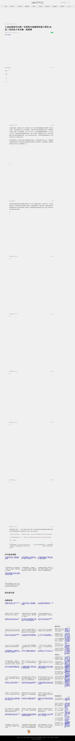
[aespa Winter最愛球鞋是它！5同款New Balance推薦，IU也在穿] (67, 714)
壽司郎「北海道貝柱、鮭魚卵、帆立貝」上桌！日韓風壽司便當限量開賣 (29, 662)
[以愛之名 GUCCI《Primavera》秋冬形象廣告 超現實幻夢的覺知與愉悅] (12, 623)
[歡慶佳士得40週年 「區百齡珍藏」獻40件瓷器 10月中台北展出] (12, 607)
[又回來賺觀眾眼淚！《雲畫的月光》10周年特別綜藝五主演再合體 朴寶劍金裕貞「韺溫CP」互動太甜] (29, 562)
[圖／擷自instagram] (31, 96)
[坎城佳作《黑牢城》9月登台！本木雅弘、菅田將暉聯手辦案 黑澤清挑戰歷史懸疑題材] (45, 687)
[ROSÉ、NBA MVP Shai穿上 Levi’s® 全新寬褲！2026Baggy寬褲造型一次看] (67, 709)
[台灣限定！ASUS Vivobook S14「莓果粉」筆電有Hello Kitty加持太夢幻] (45, 655)
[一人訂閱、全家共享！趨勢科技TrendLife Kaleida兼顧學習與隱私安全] (45, 639)
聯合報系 (44, 737)
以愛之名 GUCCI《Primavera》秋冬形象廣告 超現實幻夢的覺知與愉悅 (12, 631)
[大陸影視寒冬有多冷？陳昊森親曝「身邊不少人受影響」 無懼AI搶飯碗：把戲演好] (12, 562)
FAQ (22, 737)
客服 (24, 737)
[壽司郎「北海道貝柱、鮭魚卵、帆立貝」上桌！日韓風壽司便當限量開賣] (29, 655)
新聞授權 (27, 737)
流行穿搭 (20, 6)
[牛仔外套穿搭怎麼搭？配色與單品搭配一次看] (67, 699)
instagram (15, 125)
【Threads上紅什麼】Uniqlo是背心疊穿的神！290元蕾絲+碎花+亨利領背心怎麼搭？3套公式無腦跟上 (59, 720)
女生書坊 (62, 6)
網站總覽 (56, 737)
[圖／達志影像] (29, 50)
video (69, 6)
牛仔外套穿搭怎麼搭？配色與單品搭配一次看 (59, 699)
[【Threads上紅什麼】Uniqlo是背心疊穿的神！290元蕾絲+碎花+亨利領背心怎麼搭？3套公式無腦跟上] (67, 719)
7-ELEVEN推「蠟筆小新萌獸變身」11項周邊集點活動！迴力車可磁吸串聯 (29, 647)
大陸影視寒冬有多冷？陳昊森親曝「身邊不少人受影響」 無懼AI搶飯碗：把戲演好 (12, 569)
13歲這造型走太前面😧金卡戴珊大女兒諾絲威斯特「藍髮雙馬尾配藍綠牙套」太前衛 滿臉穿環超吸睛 (29, 726)
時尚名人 (12, 6)
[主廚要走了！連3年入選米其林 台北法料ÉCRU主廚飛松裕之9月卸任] (12, 687)
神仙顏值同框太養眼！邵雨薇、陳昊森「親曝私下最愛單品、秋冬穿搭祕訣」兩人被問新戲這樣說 (45, 569)
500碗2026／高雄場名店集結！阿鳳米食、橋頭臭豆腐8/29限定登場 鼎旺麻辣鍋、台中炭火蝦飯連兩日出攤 (29, 631)
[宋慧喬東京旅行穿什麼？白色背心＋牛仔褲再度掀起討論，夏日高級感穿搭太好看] (67, 724)
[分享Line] (6, 74)
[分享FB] (6, 70)
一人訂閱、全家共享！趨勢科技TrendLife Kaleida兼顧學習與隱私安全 (45, 647)
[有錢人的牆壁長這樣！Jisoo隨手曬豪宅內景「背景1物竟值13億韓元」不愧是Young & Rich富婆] (45, 719)
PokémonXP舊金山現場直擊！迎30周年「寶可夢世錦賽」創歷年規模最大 (12, 678)
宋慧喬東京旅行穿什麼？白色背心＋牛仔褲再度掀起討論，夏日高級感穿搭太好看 (59, 724)
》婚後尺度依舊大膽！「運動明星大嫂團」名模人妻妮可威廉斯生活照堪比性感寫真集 (30, 534)
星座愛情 (55, 6)
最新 (6, 6)
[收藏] (6, 78)
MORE (68, 655)
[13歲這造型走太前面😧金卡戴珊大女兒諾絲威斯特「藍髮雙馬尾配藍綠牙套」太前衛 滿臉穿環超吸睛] (29, 719)
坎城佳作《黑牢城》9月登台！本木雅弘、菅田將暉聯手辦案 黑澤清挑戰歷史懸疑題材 (45, 694)
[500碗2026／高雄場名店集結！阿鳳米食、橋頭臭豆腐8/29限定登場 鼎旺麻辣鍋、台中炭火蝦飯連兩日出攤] (29, 623)
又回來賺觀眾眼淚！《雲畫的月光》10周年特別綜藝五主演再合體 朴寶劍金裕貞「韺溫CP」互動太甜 (29, 569)
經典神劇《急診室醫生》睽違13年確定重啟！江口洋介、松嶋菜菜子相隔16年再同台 (45, 710)
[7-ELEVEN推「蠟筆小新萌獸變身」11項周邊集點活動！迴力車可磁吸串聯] (29, 639)
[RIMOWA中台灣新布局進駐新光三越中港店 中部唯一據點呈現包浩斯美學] (67, 704)
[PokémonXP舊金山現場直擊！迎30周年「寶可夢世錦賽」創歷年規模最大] (12, 671)
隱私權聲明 (40, 737)
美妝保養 (27, 6)
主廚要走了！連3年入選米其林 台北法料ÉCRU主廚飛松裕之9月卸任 (12, 693)
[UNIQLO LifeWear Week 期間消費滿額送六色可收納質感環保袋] (45, 623)
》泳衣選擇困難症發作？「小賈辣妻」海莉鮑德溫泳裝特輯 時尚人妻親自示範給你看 (30, 537)
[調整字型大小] (6, 81)
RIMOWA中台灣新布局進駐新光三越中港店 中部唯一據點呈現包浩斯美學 (59, 705)
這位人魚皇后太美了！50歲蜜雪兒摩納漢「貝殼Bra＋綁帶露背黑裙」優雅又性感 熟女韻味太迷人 (12, 710)
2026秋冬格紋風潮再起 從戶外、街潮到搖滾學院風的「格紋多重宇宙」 (45, 615)
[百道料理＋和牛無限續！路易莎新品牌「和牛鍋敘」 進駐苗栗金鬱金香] (29, 703)
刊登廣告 (18, 737)
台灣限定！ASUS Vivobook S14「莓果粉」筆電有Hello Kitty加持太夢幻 (45, 662)
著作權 (36, 737)
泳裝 (10, 540)
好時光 (33, 6)
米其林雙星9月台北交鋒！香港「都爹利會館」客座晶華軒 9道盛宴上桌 (12, 726)
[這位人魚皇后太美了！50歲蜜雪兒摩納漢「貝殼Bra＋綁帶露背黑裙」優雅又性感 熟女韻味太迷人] (12, 703)
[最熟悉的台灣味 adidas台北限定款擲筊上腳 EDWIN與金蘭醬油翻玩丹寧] (29, 687)
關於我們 (52, 737)
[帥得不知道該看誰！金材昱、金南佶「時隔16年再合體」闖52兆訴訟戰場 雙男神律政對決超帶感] (12, 577)
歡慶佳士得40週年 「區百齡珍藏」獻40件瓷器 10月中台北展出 (12, 614)
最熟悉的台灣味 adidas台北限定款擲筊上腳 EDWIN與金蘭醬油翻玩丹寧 (29, 694)
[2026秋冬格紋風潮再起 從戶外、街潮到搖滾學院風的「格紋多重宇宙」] (45, 607)
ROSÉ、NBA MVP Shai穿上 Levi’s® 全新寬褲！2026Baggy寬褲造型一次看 (59, 709)
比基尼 (15, 540)
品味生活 (47, 6)
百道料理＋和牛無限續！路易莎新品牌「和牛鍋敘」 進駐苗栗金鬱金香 (29, 710)
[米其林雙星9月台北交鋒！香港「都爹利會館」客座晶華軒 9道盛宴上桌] (12, 719)
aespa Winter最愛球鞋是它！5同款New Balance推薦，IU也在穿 (59, 714)
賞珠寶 (40, 6)
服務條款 (32, 737)
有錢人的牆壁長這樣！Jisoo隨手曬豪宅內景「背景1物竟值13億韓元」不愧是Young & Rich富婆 (45, 726)
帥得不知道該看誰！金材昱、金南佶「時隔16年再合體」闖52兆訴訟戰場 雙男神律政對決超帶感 (12, 585)
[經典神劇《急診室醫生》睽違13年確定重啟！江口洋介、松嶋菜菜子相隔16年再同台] (45, 703)
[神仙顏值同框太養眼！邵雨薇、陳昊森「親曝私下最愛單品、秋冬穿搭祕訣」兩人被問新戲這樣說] (45, 562)
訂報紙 (48, 737)
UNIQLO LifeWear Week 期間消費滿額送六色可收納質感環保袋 (45, 630)
